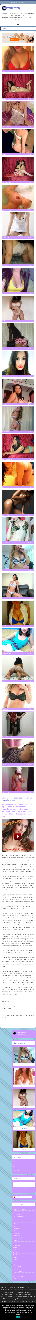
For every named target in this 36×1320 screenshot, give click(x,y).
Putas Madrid (16, 1235)
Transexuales (16, 1170)
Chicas (14, 1162)
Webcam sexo (17, 1278)
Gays (14, 1166)
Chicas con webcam (18, 1276)
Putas (14, 1231)
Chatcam (15, 1240)
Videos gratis (16, 1245)
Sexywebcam (11, 8)
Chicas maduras (17, 1262)
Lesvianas (15, 1250)
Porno (14, 1264)
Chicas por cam (17, 1266)
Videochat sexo (17, 1271)
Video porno (16, 1233)
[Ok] (34, 1311)
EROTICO (5, 1299)
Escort (14, 1224)
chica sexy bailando (18, 1216)
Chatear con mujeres (19, 1209)
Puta (14, 1226)
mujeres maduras (18, 1212)
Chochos (15, 1269)
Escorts (15, 1221)
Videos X (15, 1243)
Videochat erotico (18, 1238)
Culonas (15, 1259)
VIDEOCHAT (33, 1296)
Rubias (15, 1257)
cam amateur (16, 1214)
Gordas (15, 1247)
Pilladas (15, 1274)
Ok (18, 1317)
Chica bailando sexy (18, 1219)
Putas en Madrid (17, 1228)
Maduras (15, 1255)
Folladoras (16, 1252)
